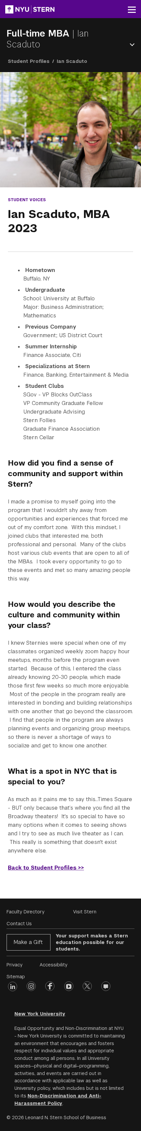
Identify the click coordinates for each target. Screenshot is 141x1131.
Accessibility (54, 965)
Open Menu (133, 44)
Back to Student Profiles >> (46, 867)
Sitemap (16, 977)
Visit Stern (84, 912)
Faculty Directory (26, 912)
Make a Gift (28, 942)
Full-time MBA (39, 33)
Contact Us (19, 924)
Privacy (15, 965)
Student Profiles (29, 61)
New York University (39, 1014)
